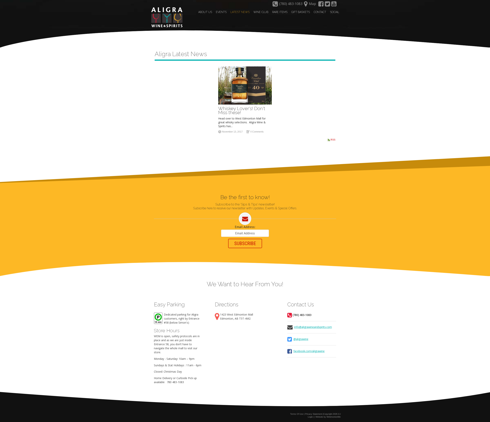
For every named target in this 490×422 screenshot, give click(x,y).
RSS (333, 139)
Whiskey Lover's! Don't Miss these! (241, 110)
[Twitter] (327, 5)
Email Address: (245, 227)
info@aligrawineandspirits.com (313, 327)
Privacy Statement (313, 414)
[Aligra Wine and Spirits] (166, 17)
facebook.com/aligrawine (309, 351)
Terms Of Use (296, 414)
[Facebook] (321, 5)
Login (310, 417)
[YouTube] (334, 5)
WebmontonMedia (335, 417)
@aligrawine (300, 339)
